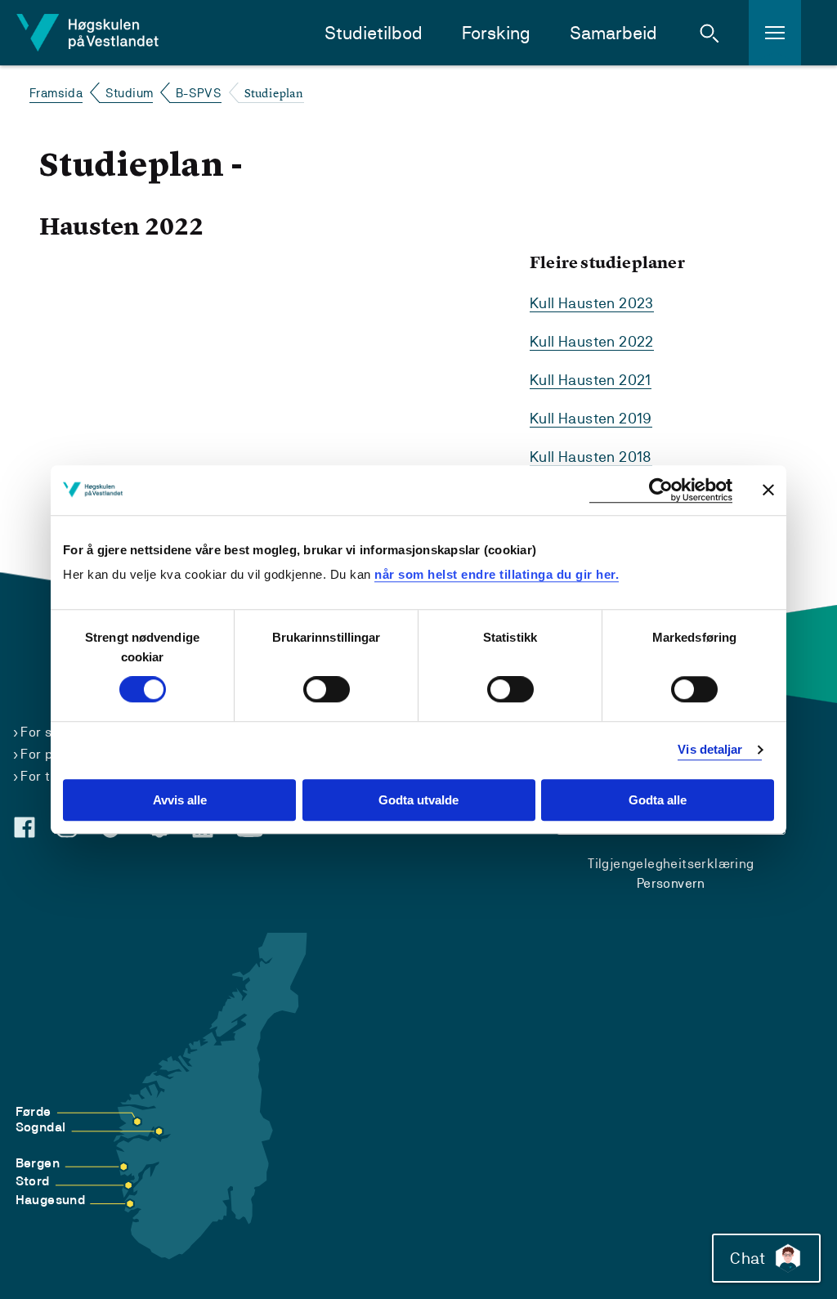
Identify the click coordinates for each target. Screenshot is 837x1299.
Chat (747, 1258)
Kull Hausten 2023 (592, 302)
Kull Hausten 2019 (591, 418)
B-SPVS (199, 93)
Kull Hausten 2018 (591, 456)
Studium (129, 93)
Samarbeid (613, 33)
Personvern (671, 883)
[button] (709, 32)
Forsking (496, 33)
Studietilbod (374, 33)
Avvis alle (180, 800)
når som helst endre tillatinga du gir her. (496, 574)
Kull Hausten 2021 (590, 379)
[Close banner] (768, 489)
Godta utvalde (418, 800)
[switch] (326, 690)
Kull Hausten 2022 (592, 341)
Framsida (56, 93)
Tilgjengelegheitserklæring (671, 863)
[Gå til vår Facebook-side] (24, 827)
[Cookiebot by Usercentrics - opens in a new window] (660, 490)
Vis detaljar (710, 750)
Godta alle (658, 800)
